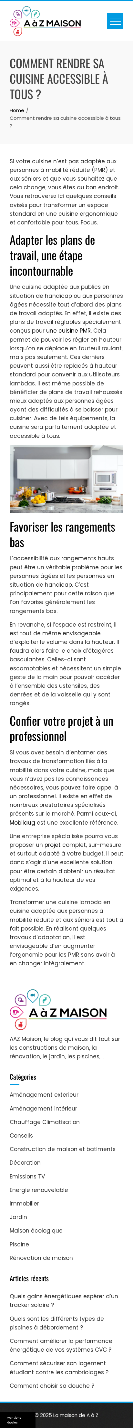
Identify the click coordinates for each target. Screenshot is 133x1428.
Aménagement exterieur (44, 1095)
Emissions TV (27, 1176)
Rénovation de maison (41, 1258)
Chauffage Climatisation (45, 1122)
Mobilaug (22, 823)
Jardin (18, 1217)
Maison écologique (36, 1230)
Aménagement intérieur (43, 1108)
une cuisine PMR (68, 331)
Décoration (25, 1163)
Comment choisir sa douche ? (52, 1386)
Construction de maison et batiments (63, 1149)
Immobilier (24, 1203)
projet (53, 845)
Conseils (21, 1136)
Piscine (19, 1244)
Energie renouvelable (39, 1190)
